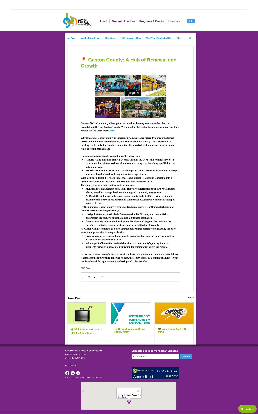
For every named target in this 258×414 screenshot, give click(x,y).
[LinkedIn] (67, 373)
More (179, 38)
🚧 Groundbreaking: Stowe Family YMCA (129, 330)
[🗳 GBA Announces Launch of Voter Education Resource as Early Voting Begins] (86, 313)
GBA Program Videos (131, 38)
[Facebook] (73, 373)
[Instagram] (78, 373)
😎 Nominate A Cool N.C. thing (172, 330)
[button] (190, 38)
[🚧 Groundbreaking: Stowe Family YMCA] (130, 313)
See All (191, 297)
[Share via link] (102, 277)
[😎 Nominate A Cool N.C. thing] (174, 313)
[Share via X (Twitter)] (88, 277)
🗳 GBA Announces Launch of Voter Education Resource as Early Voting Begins (86, 331)
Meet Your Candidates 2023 (158, 38)
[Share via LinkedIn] (95, 277)
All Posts (71, 38)
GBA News (110, 38)
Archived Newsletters (90, 38)
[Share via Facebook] (82, 277)
